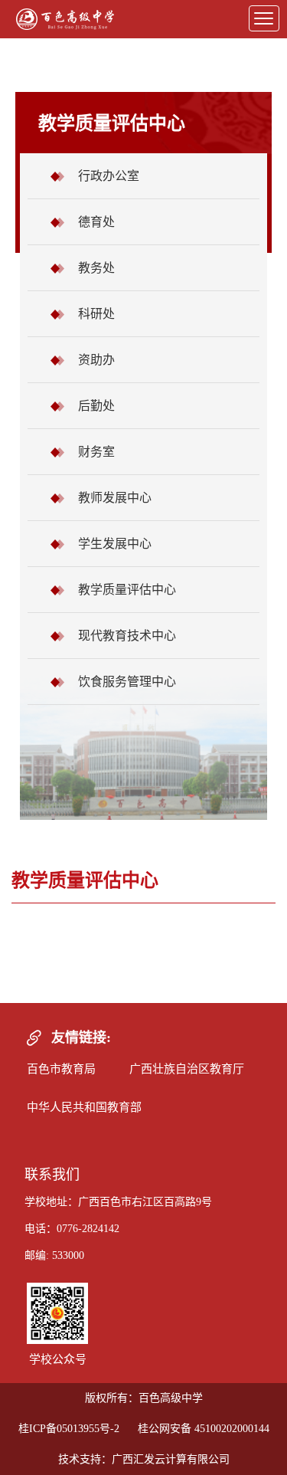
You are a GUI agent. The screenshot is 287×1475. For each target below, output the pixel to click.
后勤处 (96, 405)
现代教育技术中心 (127, 635)
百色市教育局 (61, 1069)
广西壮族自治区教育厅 (186, 1069)
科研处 (96, 313)
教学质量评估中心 (127, 589)
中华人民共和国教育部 (84, 1107)
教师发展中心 (115, 497)
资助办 (96, 359)
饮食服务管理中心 (127, 681)
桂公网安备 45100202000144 (203, 1428)
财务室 (96, 451)
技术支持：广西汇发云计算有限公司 (144, 1459)
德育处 (96, 221)
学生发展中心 (115, 543)
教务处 (96, 267)
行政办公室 (108, 175)
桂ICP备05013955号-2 (68, 1428)
